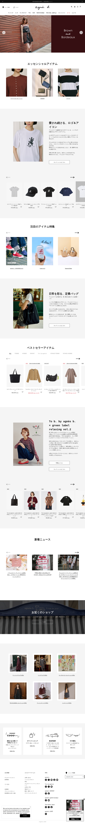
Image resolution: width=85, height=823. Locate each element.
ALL (10, 353)
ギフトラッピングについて (31, 793)
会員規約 (7, 789)
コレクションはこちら (59, 162)
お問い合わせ (28, 777)
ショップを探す (42, 622)
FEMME (17, 353)
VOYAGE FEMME (55, 353)
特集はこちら (59, 463)
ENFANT (32, 353)
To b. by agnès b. (42, 353)
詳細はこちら (75, 819)
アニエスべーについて (10, 777)
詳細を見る (12, 751)
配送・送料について (29, 791)
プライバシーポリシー (10, 791)
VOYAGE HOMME (67, 353)
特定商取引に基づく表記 (10, 793)
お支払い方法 (28, 787)
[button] (72, 7)
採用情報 (7, 779)
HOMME (24, 353)
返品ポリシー (28, 789)
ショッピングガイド (29, 779)
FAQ (26, 781)
